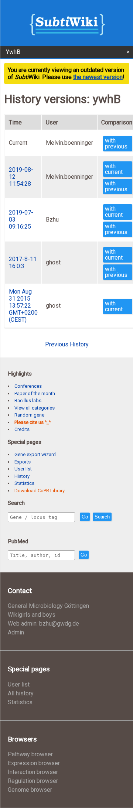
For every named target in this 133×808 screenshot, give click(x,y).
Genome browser (30, 789)
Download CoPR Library (39, 490)
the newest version (98, 77)
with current (114, 168)
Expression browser (34, 763)
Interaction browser (33, 772)
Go (85, 517)
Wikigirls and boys (31, 614)
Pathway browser (30, 754)
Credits (22, 429)
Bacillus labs (27, 400)
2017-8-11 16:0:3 (23, 263)
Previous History (67, 344)
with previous (116, 143)
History (22, 476)
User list (23, 469)
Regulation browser (33, 780)
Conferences (28, 386)
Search (102, 517)
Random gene (29, 415)
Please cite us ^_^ (32, 422)
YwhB (13, 51)
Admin (16, 632)
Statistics (24, 483)
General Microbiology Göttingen (48, 605)
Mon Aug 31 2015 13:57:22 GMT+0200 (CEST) (23, 305)
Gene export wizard (35, 454)
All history (21, 693)
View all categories (34, 408)
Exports (22, 462)
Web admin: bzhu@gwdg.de (43, 623)
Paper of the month (34, 393)
